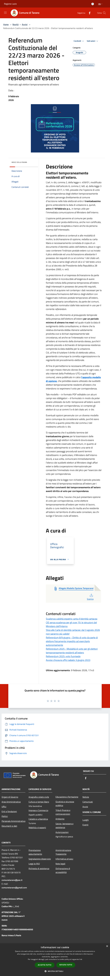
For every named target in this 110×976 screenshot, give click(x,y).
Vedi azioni (91, 40)
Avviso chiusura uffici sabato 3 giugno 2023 (68, 660)
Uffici (4, 806)
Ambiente (60, 818)
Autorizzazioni (62, 832)
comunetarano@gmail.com (14, 887)
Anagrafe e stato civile (39, 797)
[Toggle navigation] (5, 12)
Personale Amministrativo (13, 821)
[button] (55, 971)
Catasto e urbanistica (38, 819)
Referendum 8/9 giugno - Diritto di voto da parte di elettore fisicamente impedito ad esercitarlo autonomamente (72, 641)
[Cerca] (104, 12)
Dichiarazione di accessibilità (63, 870)
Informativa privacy (64, 858)
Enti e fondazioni (9, 811)
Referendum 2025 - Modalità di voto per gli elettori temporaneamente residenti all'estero (72, 650)
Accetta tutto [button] (44, 965)
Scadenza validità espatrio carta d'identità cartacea (71, 619)
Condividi (77, 40)
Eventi (85, 824)
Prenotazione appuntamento (35, 852)
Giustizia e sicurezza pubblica (65, 803)
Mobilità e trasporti (37, 827)
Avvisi (25, 24)
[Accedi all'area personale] (92, 4)
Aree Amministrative (11, 801)
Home (6, 24)
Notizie (85, 797)
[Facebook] (88, 13)
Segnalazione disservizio (40, 858)
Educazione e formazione (67, 796)
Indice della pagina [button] (19, 162)
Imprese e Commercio (38, 810)
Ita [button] (99, 4)
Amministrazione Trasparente (63, 852)
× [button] (107, 946)
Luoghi (85, 819)
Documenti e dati (9, 826)
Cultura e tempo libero (39, 801)
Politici (5, 816)
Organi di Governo (10, 797)
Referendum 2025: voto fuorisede (63, 656)
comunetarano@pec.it (12, 880)
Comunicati (87, 801)
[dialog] (55, 959)
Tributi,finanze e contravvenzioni (63, 812)
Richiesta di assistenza (39, 868)
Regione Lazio (10, 3)
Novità (15, 24)
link (80, 959)
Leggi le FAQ (34, 863)
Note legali (60, 863)
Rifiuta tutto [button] (65, 965)
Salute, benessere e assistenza (64, 825)
